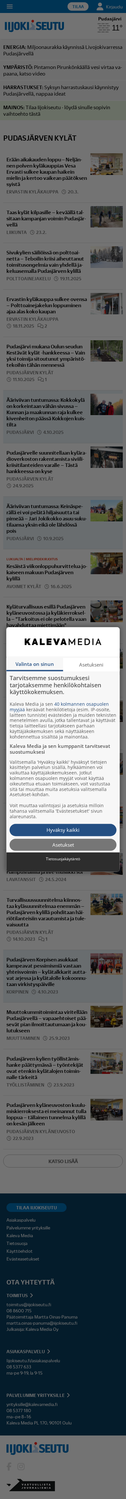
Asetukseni (91, 664)
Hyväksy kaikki (63, 830)
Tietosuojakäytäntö (63, 859)
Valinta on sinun (35, 664)
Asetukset (63, 844)
